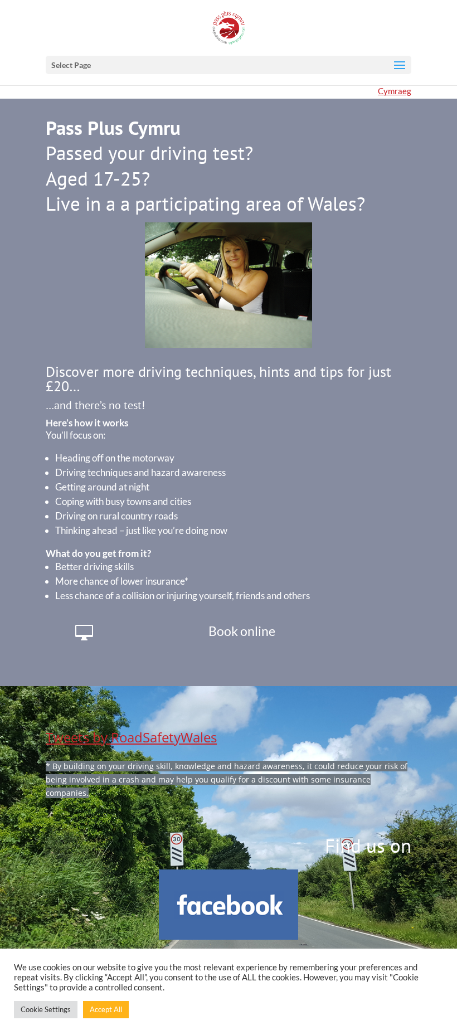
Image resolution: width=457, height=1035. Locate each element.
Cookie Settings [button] (46, 1009)
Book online (241, 631)
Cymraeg (394, 91)
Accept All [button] (106, 1009)
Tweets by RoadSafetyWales (131, 737)
